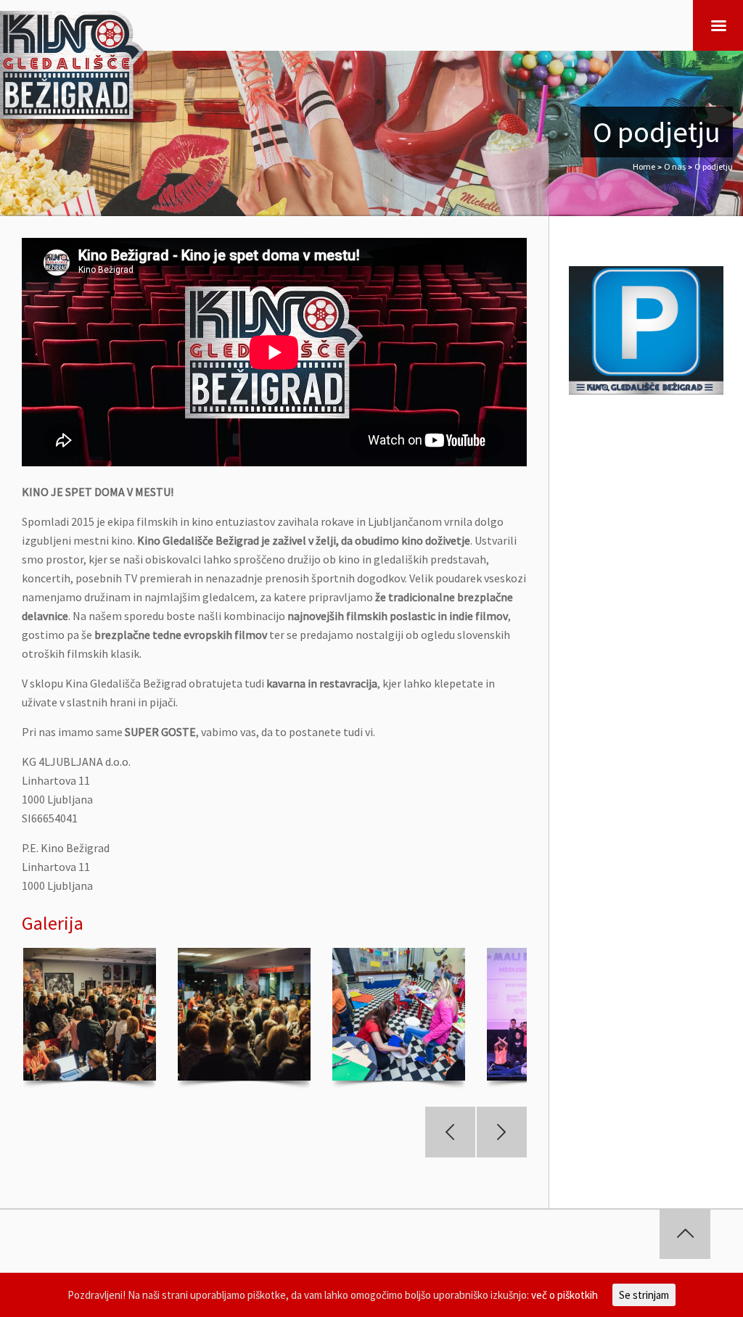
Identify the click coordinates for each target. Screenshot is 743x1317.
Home (644, 166)
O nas (675, 166)
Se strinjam (644, 1295)
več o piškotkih (564, 1295)
